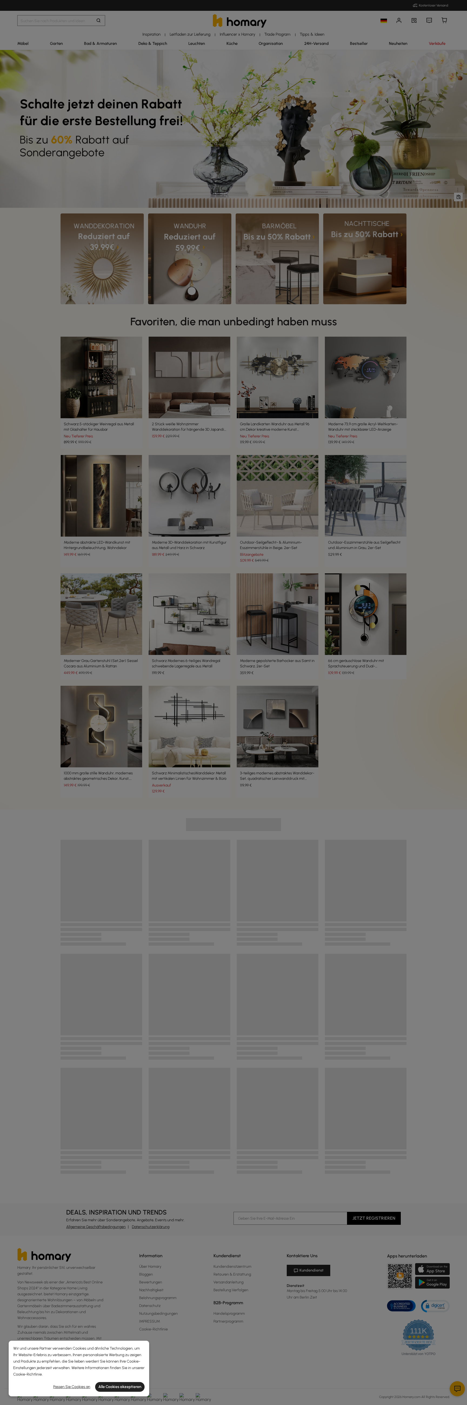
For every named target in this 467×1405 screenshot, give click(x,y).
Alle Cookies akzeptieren (119, 1386)
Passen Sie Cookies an (71, 1386)
